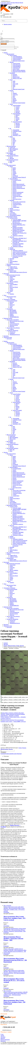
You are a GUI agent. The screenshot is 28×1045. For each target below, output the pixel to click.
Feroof (11, 157)
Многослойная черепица (19, 70)
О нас (2, 2)
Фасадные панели (11, 165)
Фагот (14, 197)
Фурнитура (12, 331)
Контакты (8, 4)
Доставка (12, 2)
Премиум (15, 75)
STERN (14, 173)
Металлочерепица (11, 146)
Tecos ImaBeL (13, 214)
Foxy (14, 97)
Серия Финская (16, 64)
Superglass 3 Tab (17, 135)
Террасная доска (8, 337)
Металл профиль (14, 281)
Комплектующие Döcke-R (19, 177)
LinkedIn (11, 753)
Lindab (11, 280)
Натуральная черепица (12, 159)
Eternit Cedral (13, 270)
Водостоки (6, 273)
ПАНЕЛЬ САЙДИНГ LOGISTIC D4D (18, 244)
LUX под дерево (17, 219)
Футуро (17, 127)
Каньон (14, 189)
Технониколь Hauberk (15, 215)
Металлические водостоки (13, 275)
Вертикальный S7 (17, 223)
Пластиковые (10, 283)
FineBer (11, 247)
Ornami (14, 140)
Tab (13, 144)
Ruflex (11, 136)
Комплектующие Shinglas (19, 71)
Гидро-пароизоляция (12, 300)
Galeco (11, 277)
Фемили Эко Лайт (17, 78)
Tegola (11, 104)
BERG (14, 169)
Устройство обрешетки (12, 330)
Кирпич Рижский (17, 193)
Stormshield (15, 134)
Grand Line (12, 147)
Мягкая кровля (10, 54)
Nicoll (11, 291)
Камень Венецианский (18, 184)
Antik (14, 81)
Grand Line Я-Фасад (15, 209)
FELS (14, 170)
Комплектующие (8, 318)
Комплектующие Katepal (19, 102)
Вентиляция (10, 153)
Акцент (17, 119)
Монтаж (17, 2)
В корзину (3, 752)
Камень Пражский (17, 186)
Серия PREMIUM (17, 56)
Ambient (15, 93)
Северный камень (17, 204)
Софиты (9, 265)
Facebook (3, 753)
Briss (14, 138)
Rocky (14, 101)
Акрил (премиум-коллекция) (20, 252)
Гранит (14, 181)
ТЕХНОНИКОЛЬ (14, 317)
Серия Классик (16, 67)
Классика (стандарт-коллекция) (18, 256)
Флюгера (12, 326)
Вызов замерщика (5, 1039)
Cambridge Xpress (17, 131)
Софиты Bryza (13, 266)
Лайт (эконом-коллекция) (19, 253)
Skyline (14, 132)
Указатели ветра (14, 325)
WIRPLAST (13, 154)
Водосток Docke (14, 287)
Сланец (14, 205)
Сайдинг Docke (13, 218)
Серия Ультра (16, 69)
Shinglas (12, 62)
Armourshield (16, 130)
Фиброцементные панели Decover (18, 272)
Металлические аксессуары (17, 321)
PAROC (12, 314)
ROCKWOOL (13, 311)
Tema (14, 86)
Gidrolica (12, 294)
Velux (11, 298)
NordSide (12, 200)
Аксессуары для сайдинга (13, 327)
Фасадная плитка (17, 199)
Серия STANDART (17, 58)
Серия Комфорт (17, 66)
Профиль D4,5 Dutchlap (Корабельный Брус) (18, 231)
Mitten (11, 262)
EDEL (14, 174)
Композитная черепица (12, 155)
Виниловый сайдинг (12, 216)
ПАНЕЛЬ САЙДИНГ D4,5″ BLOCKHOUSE (20, 239)
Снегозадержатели (14, 323)
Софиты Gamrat (14, 268)
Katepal (11, 90)
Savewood (9, 338)
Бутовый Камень (17, 180)
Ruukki (11, 151)
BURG (14, 167)
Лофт (17, 120)
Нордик (17, 112)
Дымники (12, 322)
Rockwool (12, 304)
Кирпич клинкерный (18, 192)
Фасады (6, 163)
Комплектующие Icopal (18, 89)
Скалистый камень (17, 196)
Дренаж (9, 292)
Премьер (18, 124)
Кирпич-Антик (16, 195)
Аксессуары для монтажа (19, 201)
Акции (8, 2)
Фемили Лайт (16, 77)
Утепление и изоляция (9, 299)
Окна (5, 295)
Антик (17, 109)
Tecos (11, 260)
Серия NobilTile (16, 113)
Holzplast (12, 258)
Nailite (11, 211)
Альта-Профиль (14, 178)
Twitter (7, 753)
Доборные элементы (18, 235)
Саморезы (12, 333)
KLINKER (15, 176)
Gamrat (11, 289)
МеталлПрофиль (14, 148)
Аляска (17, 108)
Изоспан (12, 302)
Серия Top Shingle (17, 121)
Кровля (5, 52)
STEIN (14, 172)
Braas (11, 162)
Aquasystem (12, 276)
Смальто (18, 125)
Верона (17, 117)
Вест (17, 116)
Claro (14, 82)
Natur (14, 85)
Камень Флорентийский (19, 188)
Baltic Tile (12, 161)
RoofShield (12, 73)
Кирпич (15, 191)
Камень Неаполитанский (19, 185)
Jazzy (14, 96)
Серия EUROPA (17, 59)
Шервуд (17, 115)
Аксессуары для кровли (13, 319)
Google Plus (16, 753)
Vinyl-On (12, 237)
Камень (14, 182)
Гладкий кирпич (17, 203)
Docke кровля (13, 55)
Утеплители (10, 308)
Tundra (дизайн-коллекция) (19, 254)
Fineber (11, 208)
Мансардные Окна (11, 296)
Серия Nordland (16, 105)
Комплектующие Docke (19, 60)
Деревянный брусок (15, 334)
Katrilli (14, 98)
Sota (14, 143)
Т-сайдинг (12, 212)
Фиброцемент (10, 269)
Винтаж (18, 123)
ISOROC (12, 315)
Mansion (15, 100)
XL (13, 87)
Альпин (18, 106)
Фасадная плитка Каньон (13, 264)
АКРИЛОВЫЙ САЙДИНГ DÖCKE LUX (19, 221)
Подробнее (6, 912)
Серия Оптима (16, 63)
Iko (10, 128)
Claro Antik (15, 83)
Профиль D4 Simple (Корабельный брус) (18, 228)
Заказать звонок (8, 24)
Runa (14, 142)
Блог (5, 2)
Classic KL (15, 94)
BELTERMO (13, 310)
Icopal (11, 79)
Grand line (12, 279)
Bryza (11, 285)
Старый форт (16, 207)
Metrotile (12, 158)
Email (20, 753)
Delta (11, 307)
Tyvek (11, 306)
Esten (14, 139)
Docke (11, 166)
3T (13, 92)
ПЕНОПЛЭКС (13, 313)
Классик (15, 74)
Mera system (13, 150)
